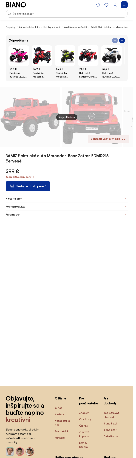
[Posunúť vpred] (122, 40)
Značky (84, 412)
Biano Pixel (110, 423)
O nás (58, 407)
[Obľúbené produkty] (106, 4)
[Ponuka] (124, 4)
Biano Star (110, 429)
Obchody (85, 419)
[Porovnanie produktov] (97, 4)
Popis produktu (16, 206)
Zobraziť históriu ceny (18, 177)
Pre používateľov (87, 401)
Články (83, 425)
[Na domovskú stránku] (16, 5)
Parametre (13, 214)
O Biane (60, 398)
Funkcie (60, 437)
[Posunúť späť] (115, 40)
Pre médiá (61, 431)
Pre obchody (110, 401)
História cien (14, 198)
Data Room (110, 436)
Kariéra (59, 414)
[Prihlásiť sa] (114, 4)
